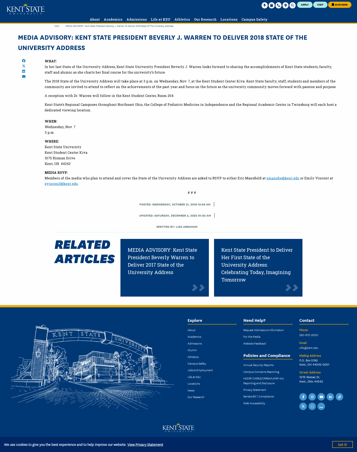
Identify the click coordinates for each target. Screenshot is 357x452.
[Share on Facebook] (23, 60)
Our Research (196, 397)
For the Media (251, 336)
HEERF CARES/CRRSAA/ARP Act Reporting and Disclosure (263, 380)
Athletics (193, 356)
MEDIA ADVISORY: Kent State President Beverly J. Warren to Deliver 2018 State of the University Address (119, 26)
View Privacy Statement (145, 444)
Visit (320, 4)
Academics (194, 336)
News (191, 390)
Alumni (192, 350)
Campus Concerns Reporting (261, 371)
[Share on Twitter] (23, 66)
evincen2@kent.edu (61, 183)
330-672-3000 (308, 335)
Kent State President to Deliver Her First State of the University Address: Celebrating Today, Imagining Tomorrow (257, 265)
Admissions (195, 343)
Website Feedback (254, 343)
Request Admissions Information (263, 330)
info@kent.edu (308, 347)
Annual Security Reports (258, 365)
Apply (305, 4)
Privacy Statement (254, 389)
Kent (57, 26)
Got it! (342, 444)
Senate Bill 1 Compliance (258, 396)
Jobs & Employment (200, 370)
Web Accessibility (254, 403)
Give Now (340, 4)
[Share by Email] (23, 76)
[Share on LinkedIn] (23, 71)
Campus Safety (197, 363)
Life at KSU (194, 376)
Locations (194, 383)
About (191, 330)
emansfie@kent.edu (283, 178)
